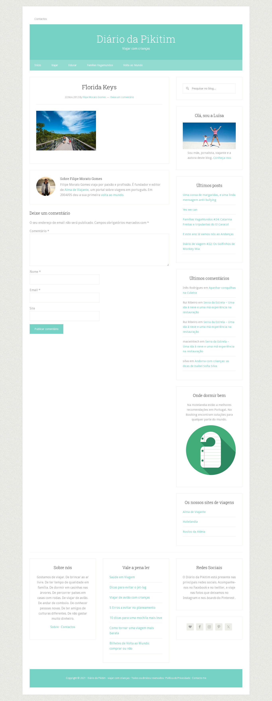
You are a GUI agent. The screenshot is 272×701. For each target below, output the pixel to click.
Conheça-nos (222, 158)
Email (35, 290)
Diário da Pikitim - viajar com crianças (108, 678)
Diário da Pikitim (136, 38)
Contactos (68, 627)
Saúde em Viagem (122, 577)
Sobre (54, 627)
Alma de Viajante (77, 190)
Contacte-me (199, 678)
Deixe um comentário (122, 97)
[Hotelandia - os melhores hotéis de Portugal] (211, 474)
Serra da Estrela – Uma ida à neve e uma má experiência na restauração (208, 307)
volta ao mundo (112, 195)
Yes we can (190, 209)
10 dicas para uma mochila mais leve (136, 618)
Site (32, 308)
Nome (35, 272)
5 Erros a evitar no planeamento (132, 608)
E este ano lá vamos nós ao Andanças (208, 234)
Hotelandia (190, 521)
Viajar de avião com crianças (130, 597)
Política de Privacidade (177, 678)
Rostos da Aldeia (194, 531)
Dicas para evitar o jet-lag (128, 587)
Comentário (39, 231)
